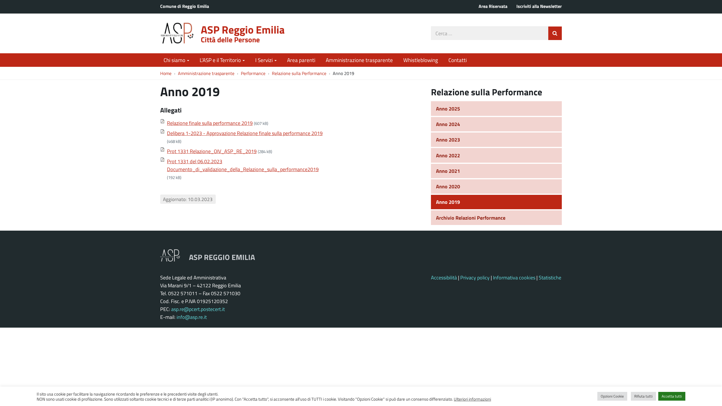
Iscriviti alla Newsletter (539, 6)
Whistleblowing (420, 60)
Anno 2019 (448, 202)
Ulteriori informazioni (472, 398)
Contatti (457, 60)
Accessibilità (444, 277)
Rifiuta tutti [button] (643, 396)
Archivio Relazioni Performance (470, 217)
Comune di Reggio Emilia (184, 6)
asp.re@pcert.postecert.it (198, 309)
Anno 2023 (448, 139)
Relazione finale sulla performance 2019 (210, 123)
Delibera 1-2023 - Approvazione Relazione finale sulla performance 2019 (245, 133)
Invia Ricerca (555, 33)
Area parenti (301, 60)
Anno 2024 (448, 124)
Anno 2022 (448, 155)
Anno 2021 (448, 171)
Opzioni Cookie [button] (612, 396)
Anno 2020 (448, 186)
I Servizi (264, 60)
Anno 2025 (448, 108)
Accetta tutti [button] (672, 396)
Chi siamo (175, 60)
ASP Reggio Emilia (243, 29)
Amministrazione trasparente (359, 60)
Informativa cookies (514, 277)
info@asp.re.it (192, 317)
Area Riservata (493, 6)
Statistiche (550, 277)
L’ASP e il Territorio (221, 60)
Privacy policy (475, 277)
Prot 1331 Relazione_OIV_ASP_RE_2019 (212, 151)
